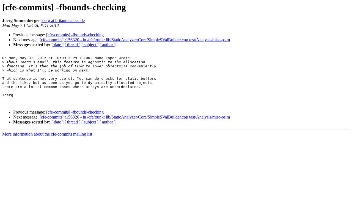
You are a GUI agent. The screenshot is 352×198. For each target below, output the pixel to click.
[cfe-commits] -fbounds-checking (75, 34)
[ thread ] (72, 44)
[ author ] (108, 44)
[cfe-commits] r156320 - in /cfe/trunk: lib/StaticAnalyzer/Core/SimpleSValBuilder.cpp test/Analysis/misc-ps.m (135, 39)
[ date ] (57, 44)
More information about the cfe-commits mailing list (47, 134)
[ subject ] (89, 44)
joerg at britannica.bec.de (63, 20)
